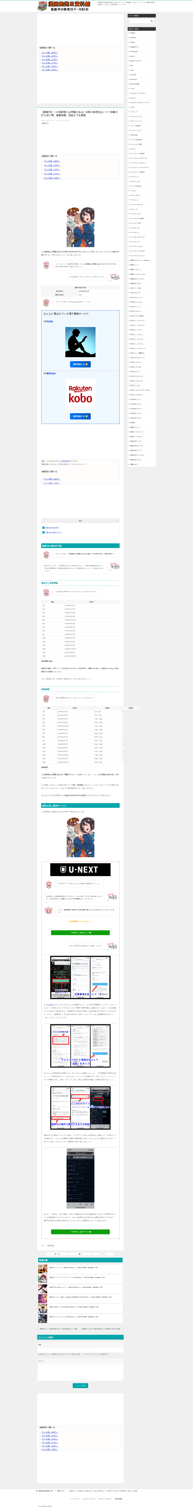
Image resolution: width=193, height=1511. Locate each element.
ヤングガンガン (135, 228)
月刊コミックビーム (136, 344)
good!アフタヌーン (136, 61)
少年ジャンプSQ (135, 288)
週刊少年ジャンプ (136, 450)
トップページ (75, 1499)
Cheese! (133, 37)
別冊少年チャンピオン (137, 279)
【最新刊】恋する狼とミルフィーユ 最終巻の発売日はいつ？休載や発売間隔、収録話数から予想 (76, 1287)
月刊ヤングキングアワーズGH (139, 390)
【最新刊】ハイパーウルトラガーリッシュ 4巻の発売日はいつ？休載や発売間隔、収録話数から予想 (77, 1277)
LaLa (132, 70)
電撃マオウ (45, 123)
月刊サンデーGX (135, 367)
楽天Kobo (65, 461)
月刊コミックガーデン (137, 325)
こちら (75, 302)
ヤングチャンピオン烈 (137, 251)
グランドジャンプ (136, 121)
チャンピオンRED (136, 144)
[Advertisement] (80, 30)
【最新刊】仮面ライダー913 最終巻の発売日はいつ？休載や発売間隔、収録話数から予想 (74, 1307)
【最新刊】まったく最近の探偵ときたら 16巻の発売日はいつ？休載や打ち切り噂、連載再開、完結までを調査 (59, 1329)
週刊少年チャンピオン (137, 455)
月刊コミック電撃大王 (137, 353)
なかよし (133, 98)
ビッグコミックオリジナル (138, 158)
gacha (132, 56)
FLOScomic (134, 51)
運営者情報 (118, 1499)
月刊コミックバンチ (136, 339)
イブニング (134, 112)
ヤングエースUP (135, 223)
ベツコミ (133, 190)
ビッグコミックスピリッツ (138, 163)
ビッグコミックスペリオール (139, 167)
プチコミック (134, 177)
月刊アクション (135, 306)
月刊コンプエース (136, 362)
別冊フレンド (134, 265)
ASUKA (132, 33)
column (132, 42)
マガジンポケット (136, 195)
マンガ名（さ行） (50, 59)
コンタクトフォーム (88, 1499)
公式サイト (53, 1005)
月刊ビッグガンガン (136, 381)
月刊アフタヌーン (136, 311)
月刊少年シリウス (136, 413)
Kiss (131, 65)
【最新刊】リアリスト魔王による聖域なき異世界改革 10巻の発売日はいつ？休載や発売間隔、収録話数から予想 (80, 1297)
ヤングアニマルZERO (137, 218)
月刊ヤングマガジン (136, 395)
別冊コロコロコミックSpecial (139, 260)
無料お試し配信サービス (53, 532)
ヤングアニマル (135, 214)
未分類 (132, 422)
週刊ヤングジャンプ (136, 432)
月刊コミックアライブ (137, 320)
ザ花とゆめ (134, 135)
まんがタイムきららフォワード (140, 102)
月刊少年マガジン (136, 418)
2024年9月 (51, 1245)
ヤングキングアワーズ (137, 237)
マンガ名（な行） (50, 66)
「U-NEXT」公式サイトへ (79, 933)
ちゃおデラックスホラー (138, 93)
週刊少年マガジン (136, 460)
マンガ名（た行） (50, 63)
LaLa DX (133, 75)
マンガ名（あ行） (50, 52)
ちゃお (132, 88)
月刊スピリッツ (135, 371)
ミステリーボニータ (136, 204)
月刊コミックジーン (136, 330)
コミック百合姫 (135, 126)
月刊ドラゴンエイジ (136, 376)
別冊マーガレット (136, 269)
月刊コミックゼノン (136, 334)
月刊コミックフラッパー (138, 348)
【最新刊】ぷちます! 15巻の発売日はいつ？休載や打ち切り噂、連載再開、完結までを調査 (102, 1329)
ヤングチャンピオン (136, 246)
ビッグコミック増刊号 (137, 172)
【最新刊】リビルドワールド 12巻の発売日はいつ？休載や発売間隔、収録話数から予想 (73, 1317)
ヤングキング (134, 232)
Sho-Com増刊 (134, 84)
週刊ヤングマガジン (136, 436)
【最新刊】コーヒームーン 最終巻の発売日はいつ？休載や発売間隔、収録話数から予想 (73, 1267)
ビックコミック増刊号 (137, 153)
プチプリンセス (135, 181)
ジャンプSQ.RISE (136, 139)
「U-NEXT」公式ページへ (79, 1232)
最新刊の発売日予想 (52, 527)
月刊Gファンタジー (136, 302)
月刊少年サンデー (136, 408)
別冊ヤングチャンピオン (138, 274)
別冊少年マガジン (136, 283)
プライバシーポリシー (105, 1499)
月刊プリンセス (135, 385)
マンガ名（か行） (50, 56)
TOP (45, 1491)
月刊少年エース (135, 399)
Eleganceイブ (134, 47)
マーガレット (134, 200)
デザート (133, 149)
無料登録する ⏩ (80, 364)
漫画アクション (135, 427)
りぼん (132, 107)
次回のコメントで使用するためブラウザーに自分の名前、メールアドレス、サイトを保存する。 (74, 1354)
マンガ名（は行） (50, 70)
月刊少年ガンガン (136, 404)
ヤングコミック (135, 241)
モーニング (134, 209)
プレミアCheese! (135, 186)
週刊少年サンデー (136, 441)
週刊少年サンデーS (136, 446)
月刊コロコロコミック (137, 357)
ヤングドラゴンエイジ (137, 255)
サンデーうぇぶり (136, 130)
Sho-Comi (133, 79)
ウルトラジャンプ (136, 116)
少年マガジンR (135, 293)
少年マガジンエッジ (136, 297)
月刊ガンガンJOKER (137, 316)
